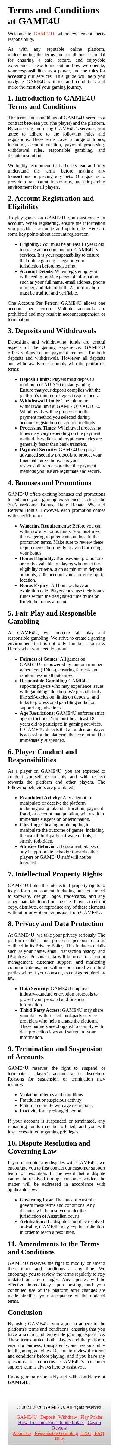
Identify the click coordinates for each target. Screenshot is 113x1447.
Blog (59, 1438)
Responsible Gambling (56, 1433)
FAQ (99, 1433)
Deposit (47, 1417)
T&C (86, 1433)
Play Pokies (91, 1417)
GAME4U (44, 33)
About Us (22, 1433)
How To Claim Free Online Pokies (51, 1422)
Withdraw (67, 1417)
